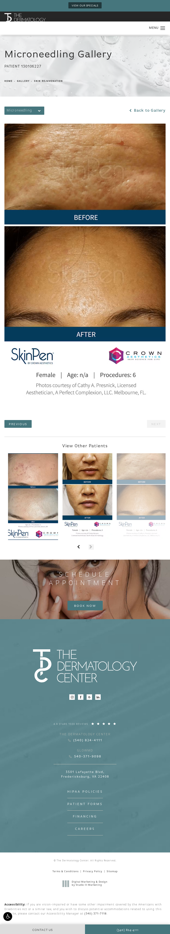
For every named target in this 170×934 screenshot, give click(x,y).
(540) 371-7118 (95, 913)
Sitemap (112, 871)
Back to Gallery (149, 111)
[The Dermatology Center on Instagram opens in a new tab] (72, 697)
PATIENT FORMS (85, 804)
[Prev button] (78, 547)
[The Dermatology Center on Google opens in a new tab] (89, 697)
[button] (7, 916)
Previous (18, 424)
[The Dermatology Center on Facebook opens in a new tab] (80, 697)
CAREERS (85, 829)
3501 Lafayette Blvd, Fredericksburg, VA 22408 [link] (85, 774)
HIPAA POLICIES (85, 792)
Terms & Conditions (65, 871)
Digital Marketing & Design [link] (90, 883)
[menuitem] (72, 697)
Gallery (23, 81)
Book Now (85, 605)
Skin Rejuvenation (48, 81)
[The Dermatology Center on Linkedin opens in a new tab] (98, 697)
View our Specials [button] (85, 5)
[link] (85, 724)
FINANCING (85, 816)
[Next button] (91, 547)
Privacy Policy (92, 871)
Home (8, 81)
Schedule (85, 579)
